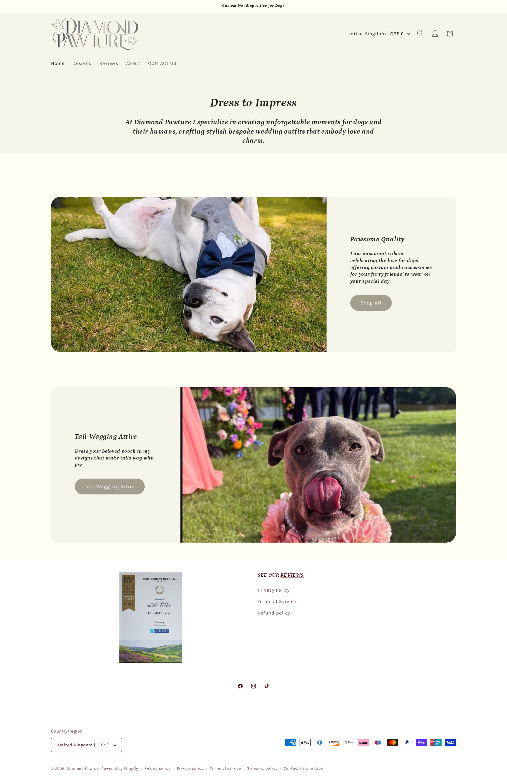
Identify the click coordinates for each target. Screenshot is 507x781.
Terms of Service (277, 601)
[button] (420, 33)
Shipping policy (262, 768)
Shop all (370, 303)
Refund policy (274, 613)
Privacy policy (190, 768)
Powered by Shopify (120, 768)
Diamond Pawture (83, 768)
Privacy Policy (274, 590)
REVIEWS (292, 575)
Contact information (304, 768)
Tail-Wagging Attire (110, 486)
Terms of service (225, 768)
